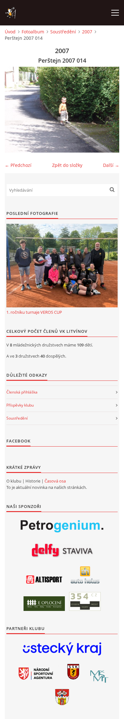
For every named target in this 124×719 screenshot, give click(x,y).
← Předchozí (18, 165)
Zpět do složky (67, 165)
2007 (87, 32)
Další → (111, 165)
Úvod (10, 32)
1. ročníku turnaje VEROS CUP (34, 312)
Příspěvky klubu (20, 405)
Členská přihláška (22, 392)
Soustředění (63, 32)
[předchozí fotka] (15, 110)
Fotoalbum (33, 32)
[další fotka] (109, 110)
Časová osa (55, 481)
